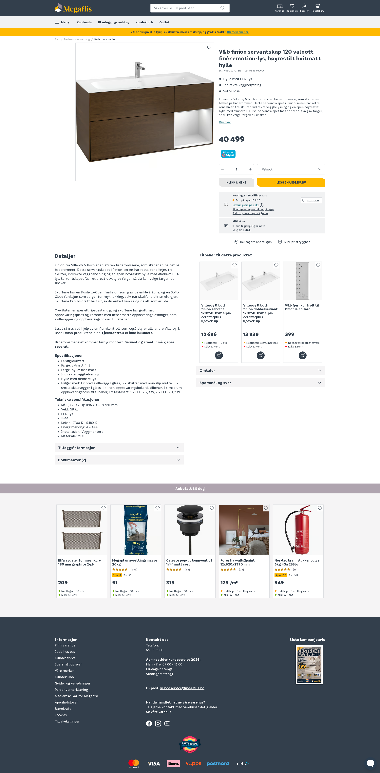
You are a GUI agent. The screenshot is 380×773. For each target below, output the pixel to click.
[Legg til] (219, 355)
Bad (57, 39)
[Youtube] (167, 723)
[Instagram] (158, 723)
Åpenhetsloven (67, 702)
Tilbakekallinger (67, 721)
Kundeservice (65, 658)
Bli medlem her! (238, 32)
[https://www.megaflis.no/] (73, 8)
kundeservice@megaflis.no (182, 688)
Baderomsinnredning (77, 39)
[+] (250, 169)
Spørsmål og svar (68, 664)
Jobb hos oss (65, 651)
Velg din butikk (242, 229)
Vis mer (225, 122)
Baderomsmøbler (105, 39)
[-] (222, 169)
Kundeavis (84, 22)
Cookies (61, 715)
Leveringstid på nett (246, 205)
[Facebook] (149, 723)
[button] (222, 8)
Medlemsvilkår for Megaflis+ (77, 696)
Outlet (164, 22)
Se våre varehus (158, 712)
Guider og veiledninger (72, 683)
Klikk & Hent (236, 182)
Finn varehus (65, 645)
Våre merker (64, 670)
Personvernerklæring (71, 689)
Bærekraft (63, 708)
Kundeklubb (144, 22)
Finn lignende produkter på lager (253, 209)
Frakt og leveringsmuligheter (250, 213)
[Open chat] (370, 763)
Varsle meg (313, 200)
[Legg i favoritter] (209, 47)
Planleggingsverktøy (113, 22)
